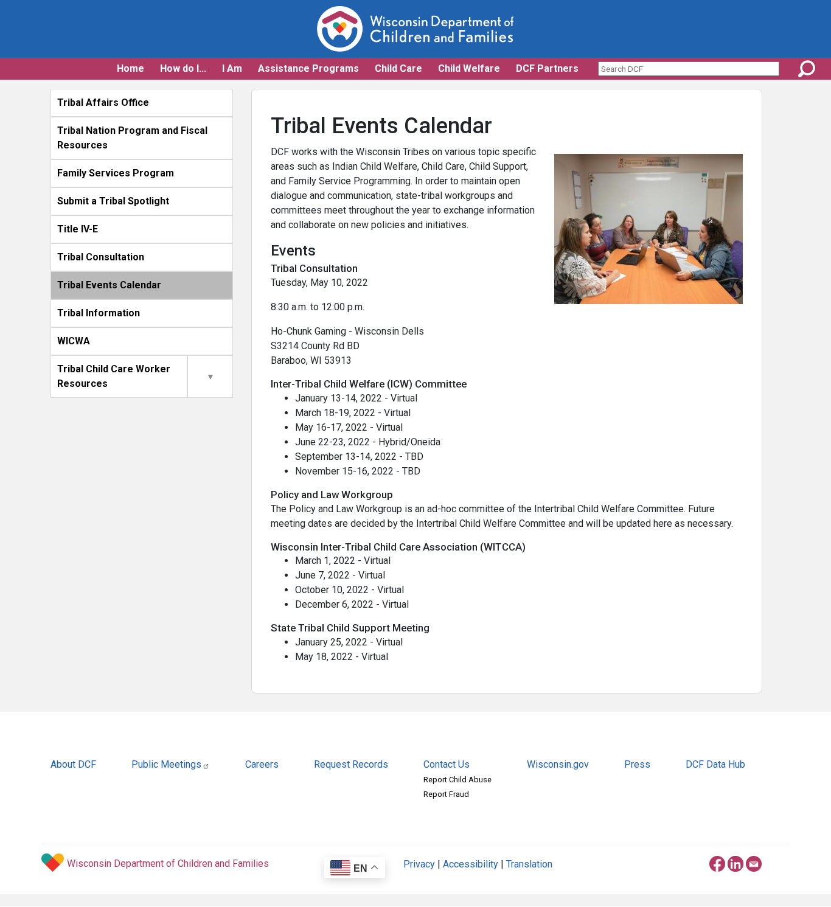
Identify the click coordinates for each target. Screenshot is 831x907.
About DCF (73, 764)
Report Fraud (446, 794)
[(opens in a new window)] (717, 861)
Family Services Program (115, 173)
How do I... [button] (183, 68)
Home (130, 68)
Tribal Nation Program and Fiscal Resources (132, 138)
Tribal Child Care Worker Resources (113, 376)
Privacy (419, 864)
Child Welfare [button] (469, 68)
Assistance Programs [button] (308, 68)
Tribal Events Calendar (109, 285)
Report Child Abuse (457, 779)
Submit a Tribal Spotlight (113, 201)
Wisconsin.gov (558, 764)
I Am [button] (232, 68)
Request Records (351, 764)
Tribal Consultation (100, 257)
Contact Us (446, 764)
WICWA (73, 341)
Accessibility (470, 864)
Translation (529, 864)
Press (637, 764)
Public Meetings (166, 764)
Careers (262, 764)
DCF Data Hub (715, 764)
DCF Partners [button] (547, 68)
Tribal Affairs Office (103, 102)
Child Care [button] (398, 68)
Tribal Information (98, 313)
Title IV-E (77, 229)
